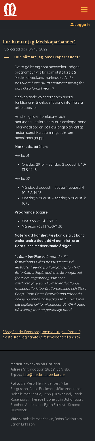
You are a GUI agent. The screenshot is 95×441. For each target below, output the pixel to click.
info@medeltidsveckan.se (44, 374)
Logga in (82, 24)
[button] (84, 11)
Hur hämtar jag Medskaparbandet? (39, 43)
